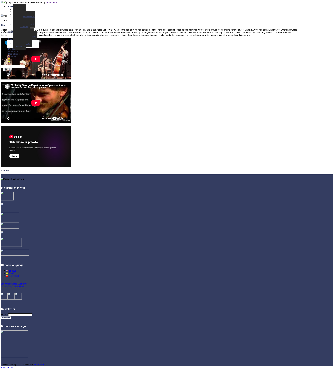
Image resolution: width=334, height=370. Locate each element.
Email (4, 314)
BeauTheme (51, 2)
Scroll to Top (7, 367)
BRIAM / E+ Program (25, 36)
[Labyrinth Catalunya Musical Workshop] (3, 2)
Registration (21, 26)
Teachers (19, 46)
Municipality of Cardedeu (12, 286)
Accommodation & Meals (24, 17)
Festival (12, 6)
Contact (12, 56)
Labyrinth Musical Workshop (14, 283)
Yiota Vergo (39, 364)
